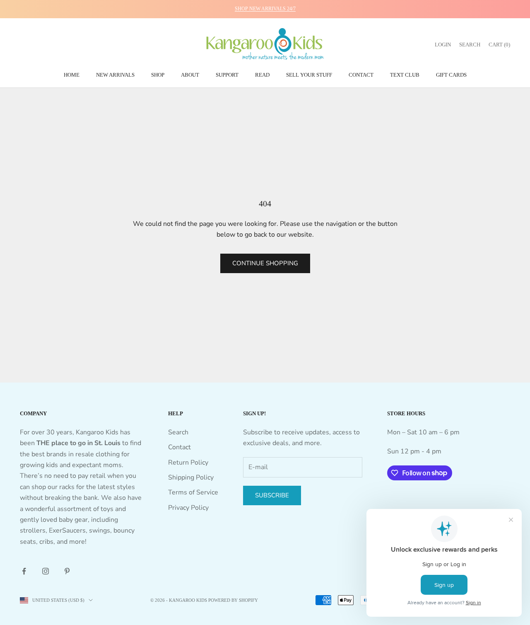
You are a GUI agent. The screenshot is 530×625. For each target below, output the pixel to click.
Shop (157, 75)
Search (178, 432)
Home (72, 75)
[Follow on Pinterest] (67, 571)
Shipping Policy (191, 477)
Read (262, 75)
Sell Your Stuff (309, 75)
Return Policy (188, 462)
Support (227, 75)
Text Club (404, 75)
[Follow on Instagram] (45, 571)
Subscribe (272, 495)
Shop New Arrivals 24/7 (265, 9)
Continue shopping (265, 263)
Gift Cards (451, 75)
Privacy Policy (188, 507)
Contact (361, 75)
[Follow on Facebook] (24, 571)
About (190, 75)
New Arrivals (115, 75)
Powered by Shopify (233, 600)
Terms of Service (193, 492)
